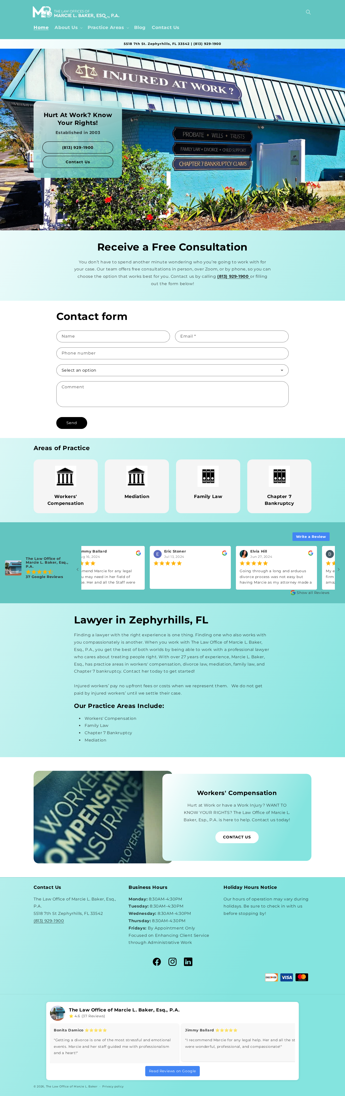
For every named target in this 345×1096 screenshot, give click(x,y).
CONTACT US (237, 837)
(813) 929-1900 (77, 147)
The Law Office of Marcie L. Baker (71, 1086)
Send (71, 422)
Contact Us (78, 161)
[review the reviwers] (88, 554)
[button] (68, 28)
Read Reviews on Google (172, 1070)
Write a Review (311, 536)
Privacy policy (113, 1086)
